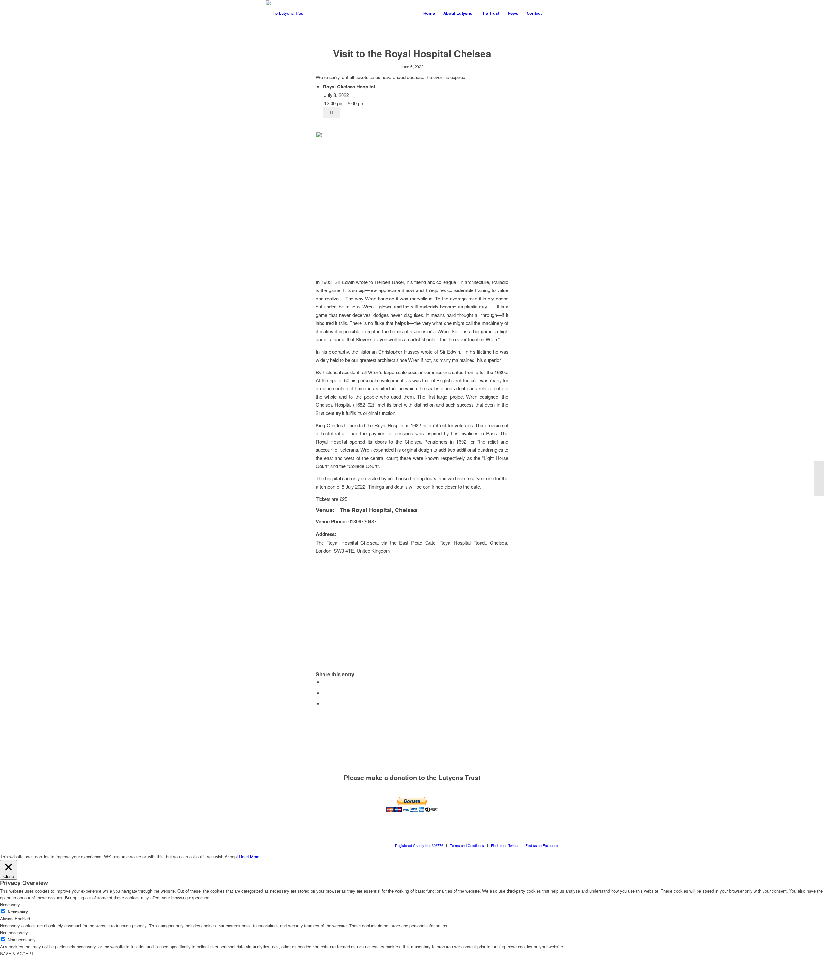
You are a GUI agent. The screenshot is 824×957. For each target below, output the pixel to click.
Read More (249, 856)
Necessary (18, 912)
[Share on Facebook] (325, 681)
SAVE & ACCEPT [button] (17, 954)
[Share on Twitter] (325, 692)
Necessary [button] (10, 904)
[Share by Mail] (325, 703)
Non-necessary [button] (14, 932)
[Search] (552, 13)
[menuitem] (429, 13)
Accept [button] (231, 856)
